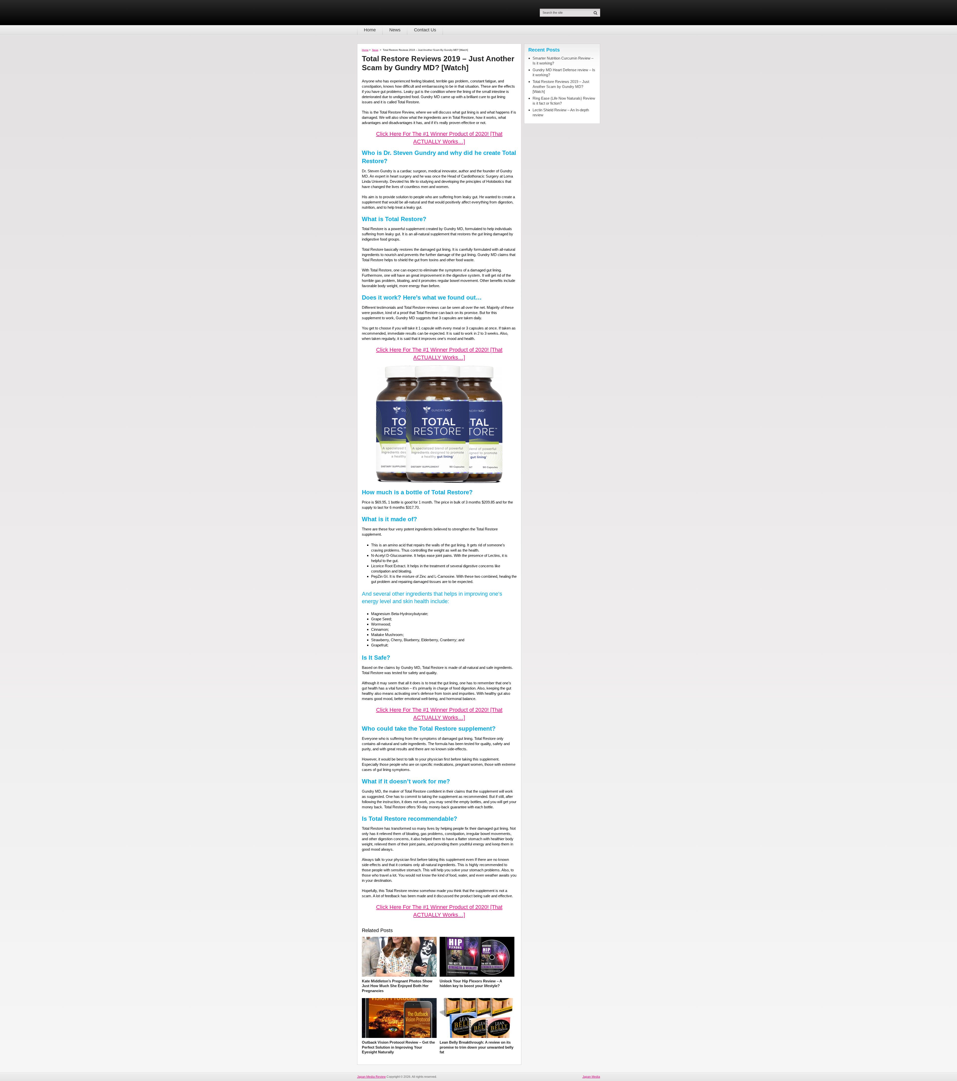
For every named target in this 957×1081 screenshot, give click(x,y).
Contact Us (425, 29)
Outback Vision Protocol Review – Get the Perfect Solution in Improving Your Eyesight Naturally (398, 1047)
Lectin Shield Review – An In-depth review (561, 112)
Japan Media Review (371, 1077)
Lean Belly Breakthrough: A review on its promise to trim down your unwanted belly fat (476, 1047)
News (394, 29)
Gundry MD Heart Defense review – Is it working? (564, 72)
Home (370, 29)
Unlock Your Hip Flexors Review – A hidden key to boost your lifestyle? (471, 983)
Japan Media (591, 1077)
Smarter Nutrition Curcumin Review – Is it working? (563, 60)
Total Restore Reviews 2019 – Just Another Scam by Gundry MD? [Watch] (561, 86)
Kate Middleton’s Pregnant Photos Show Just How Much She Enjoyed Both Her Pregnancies (397, 986)
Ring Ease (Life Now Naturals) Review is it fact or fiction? (564, 100)
